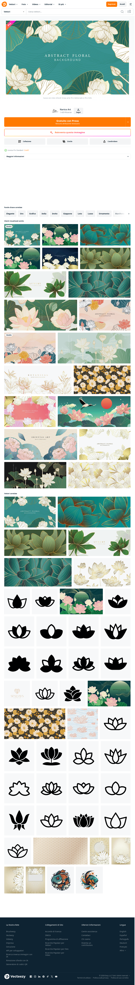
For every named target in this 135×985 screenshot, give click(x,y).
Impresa (9, 943)
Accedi (120, 4)
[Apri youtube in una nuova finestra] (56, 976)
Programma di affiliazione (55, 939)
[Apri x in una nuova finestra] (52, 976)
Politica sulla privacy (99, 977)
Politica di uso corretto (118, 977)
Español (121, 935)
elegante (10, 213)
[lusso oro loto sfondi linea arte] (22, 235)
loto (80, 213)
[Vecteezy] (4, 4)
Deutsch (121, 943)
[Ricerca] (120, 11)
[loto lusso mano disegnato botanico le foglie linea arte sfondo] (60, 258)
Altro (120, 950)
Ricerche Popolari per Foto (53, 950)
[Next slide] (124, 214)
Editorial (48, 4)
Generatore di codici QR (16, 964)
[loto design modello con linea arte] (60, 235)
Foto (24, 4)
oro (21, 213)
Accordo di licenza (52, 931)
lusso (90, 213)
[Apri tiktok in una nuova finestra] (48, 976)
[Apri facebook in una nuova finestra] (31, 976)
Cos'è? (26, 150)
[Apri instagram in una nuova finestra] (35, 976)
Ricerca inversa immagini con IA (17, 955)
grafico (32, 213)
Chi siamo (84, 939)
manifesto (119, 213)
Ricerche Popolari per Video (53, 956)
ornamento (104, 213)
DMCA (47, 935)
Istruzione (10, 946)
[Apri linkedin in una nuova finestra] (39, 976)
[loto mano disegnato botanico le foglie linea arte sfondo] (105, 315)
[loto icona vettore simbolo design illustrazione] (45, 693)
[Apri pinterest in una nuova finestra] (43, 976)
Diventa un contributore (85, 944)
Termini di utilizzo (82, 977)
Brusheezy (10, 931)
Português (122, 939)
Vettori (12, 4)
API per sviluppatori (14, 950)
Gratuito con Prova (66, 122)
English (121, 931)
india (44, 213)
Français (121, 946)
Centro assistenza (88, 931)
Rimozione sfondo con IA (17, 960)
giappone (67, 213)
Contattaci (84, 935)
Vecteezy (10, 935)
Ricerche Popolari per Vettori (53, 944)
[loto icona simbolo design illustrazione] (17, 601)
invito (54, 213)
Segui (77, 112)
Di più (61, 4)
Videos (35, 4)
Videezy (9, 939)
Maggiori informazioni (15, 156)
